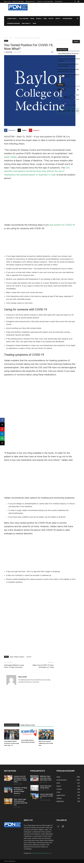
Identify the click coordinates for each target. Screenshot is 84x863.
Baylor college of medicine (17, 657)
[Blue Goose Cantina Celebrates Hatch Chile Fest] (46, 734)
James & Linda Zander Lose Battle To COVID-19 (46, 796)
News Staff (9, 52)
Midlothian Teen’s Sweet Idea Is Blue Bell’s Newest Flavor (46, 778)
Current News (11, 18)
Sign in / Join (7, 1)
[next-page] (8, 749)
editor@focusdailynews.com (41, 853)
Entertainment (67, 18)
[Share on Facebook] (2, 420)
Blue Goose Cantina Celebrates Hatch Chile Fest (46, 743)
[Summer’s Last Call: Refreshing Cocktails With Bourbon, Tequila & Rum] (8, 778)
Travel (32, 18)
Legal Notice (26, 23)
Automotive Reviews (13, 23)
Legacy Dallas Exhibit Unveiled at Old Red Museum (68, 76)
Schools (38, 18)
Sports (57, 18)
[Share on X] (2, 424)
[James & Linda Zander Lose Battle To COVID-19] (34, 796)
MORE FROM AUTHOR (28, 725)
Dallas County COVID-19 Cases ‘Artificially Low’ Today (43, 666)
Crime (45, 18)
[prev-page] (5, 749)
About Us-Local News (18, 1)
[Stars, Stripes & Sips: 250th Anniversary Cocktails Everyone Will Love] (8, 801)
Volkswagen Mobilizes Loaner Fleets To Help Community (14, 666)
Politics (51, 18)
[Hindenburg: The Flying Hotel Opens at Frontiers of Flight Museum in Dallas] (8, 790)
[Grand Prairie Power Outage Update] (34, 788)
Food (34, 23)
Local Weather (23, 18)
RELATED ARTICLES (11, 725)
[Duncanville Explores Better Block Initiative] (28, 734)
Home (6, 38)
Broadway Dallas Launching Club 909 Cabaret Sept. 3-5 (68, 70)
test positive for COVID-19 (62, 225)
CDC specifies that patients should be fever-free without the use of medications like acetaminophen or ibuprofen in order (37, 171)
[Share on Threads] (2, 443)
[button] (77, 19)
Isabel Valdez (10, 157)
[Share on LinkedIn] (2, 434)
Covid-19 (28, 657)
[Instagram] (78, 1)
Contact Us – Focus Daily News (45, 1)
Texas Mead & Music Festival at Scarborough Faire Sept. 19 (11, 743)
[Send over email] (2, 438)
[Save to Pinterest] (2, 429)
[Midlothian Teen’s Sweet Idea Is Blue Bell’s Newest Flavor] (34, 778)
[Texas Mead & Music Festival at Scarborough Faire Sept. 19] (11, 734)
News (11, 38)
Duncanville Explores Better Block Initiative (69, 60)
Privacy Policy (58, 1)
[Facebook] (75, 1)
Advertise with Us (30, 1)
